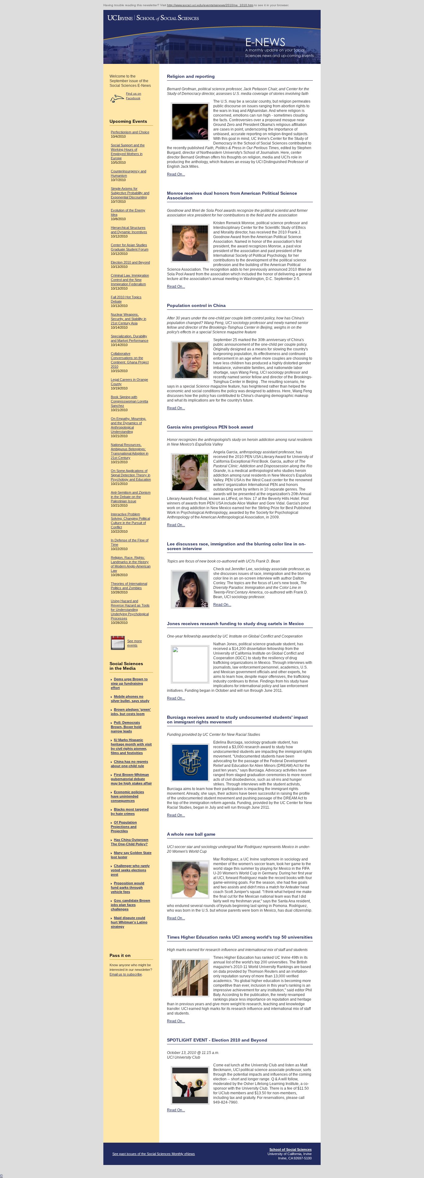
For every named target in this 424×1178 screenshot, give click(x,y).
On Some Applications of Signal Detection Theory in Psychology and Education (131, 475)
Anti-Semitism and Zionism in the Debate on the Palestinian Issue (131, 497)
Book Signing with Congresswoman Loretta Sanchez (129, 401)
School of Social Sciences (290, 1149)
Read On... (176, 174)
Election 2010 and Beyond (130, 262)
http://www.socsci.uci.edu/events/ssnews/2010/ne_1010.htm (210, 5)
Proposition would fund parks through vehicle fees (127, 887)
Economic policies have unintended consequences (127, 796)
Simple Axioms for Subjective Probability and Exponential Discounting (130, 193)
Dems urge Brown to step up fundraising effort (129, 683)
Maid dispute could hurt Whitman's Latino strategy (129, 922)
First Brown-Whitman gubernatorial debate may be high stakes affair (131, 779)
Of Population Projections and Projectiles (124, 826)
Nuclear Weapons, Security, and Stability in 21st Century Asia (128, 319)
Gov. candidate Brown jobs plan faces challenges (130, 905)
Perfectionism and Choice (130, 132)
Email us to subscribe (126, 974)
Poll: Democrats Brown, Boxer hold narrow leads (126, 727)
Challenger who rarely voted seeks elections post (130, 870)
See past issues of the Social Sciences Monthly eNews (153, 1154)
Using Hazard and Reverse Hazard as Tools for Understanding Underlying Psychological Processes (130, 609)
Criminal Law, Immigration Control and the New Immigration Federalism (130, 279)
